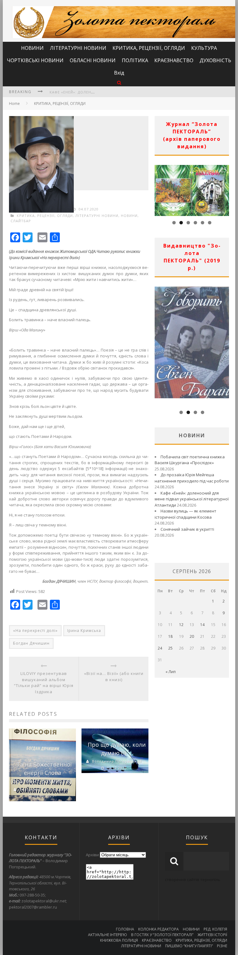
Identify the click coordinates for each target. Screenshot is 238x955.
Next (224, 188)
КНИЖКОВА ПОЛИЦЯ (119, 940)
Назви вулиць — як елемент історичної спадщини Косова (185, 514)
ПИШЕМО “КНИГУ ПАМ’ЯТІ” (189, 946)
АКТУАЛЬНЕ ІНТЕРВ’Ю (107, 934)
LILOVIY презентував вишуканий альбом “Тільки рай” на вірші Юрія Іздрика (43, 682)
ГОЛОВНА (125, 929)
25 (170, 648)
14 (202, 624)
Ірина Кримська (84, 630)
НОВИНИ (32, 48)
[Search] (119, 82)
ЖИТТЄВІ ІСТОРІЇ (212, 934)
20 (192, 636)
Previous (159, 188)
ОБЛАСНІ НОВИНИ (93, 60)
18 (170, 636)
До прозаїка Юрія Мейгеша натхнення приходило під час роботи (192, 478)
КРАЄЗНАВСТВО (173, 60)
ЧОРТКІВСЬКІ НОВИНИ (35, 60)
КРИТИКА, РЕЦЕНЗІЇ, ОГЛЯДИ (148, 48)
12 (181, 624)
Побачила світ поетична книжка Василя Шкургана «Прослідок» (190, 460)
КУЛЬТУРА (204, 48)
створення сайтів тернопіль (192, 879)
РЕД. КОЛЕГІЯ (215, 929)
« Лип (170, 671)
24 (160, 648)
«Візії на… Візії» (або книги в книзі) (113, 676)
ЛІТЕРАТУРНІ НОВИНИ (78, 48)
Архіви (92, 855)
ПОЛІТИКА (135, 60)
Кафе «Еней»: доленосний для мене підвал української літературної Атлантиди (192, 499)
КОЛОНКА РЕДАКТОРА (158, 929)
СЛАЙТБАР (21, 220)
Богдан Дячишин (31, 643)
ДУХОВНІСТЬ (215, 60)
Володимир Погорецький (44, 789)
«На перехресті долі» (35, 630)
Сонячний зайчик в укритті (187, 529)
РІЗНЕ (222, 946)
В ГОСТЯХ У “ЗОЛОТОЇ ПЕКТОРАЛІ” (162, 934)
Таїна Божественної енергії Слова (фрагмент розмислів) (41, 773)
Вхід (119, 72)
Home (14, 103)
